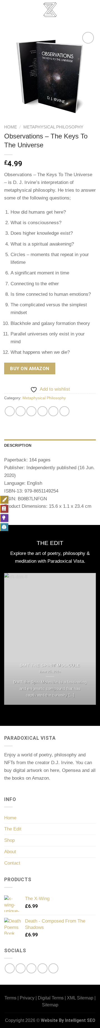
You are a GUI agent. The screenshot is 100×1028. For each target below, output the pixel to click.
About (10, 851)
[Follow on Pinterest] (43, 968)
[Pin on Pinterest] (53, 411)
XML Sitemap (80, 998)
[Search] (93, 9)
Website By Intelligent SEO (68, 1020)
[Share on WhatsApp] (10, 411)
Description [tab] (17, 445)
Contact (12, 863)
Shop (9, 840)
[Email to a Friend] (43, 411)
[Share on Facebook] (21, 411)
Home (10, 127)
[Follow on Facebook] (10, 968)
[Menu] (8, 9)
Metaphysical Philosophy (53, 127)
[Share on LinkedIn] (64, 411)
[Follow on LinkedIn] (53, 968)
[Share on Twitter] (31, 411)
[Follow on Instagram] (21, 968)
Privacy (27, 998)
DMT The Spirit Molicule (50, 665)
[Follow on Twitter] (31, 968)
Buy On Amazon (29, 368)
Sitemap (50, 1004)
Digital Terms (51, 998)
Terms (10, 998)
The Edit (12, 829)
